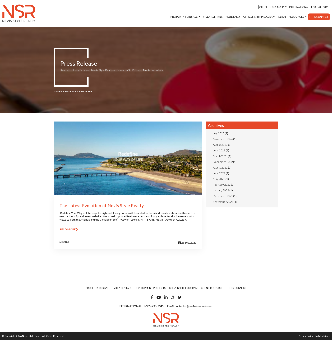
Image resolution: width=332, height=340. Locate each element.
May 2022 (219, 178)
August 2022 (220, 167)
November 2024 (223, 139)
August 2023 (220, 144)
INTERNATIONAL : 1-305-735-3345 (309, 7)
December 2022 (223, 161)
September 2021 (223, 201)
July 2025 (218, 133)
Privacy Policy (305, 335)
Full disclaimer (322, 335)
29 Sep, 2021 (188, 242)
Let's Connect (319, 16)
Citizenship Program (259, 16)
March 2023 (220, 156)
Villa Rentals (213, 16)
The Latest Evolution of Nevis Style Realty (101, 205)
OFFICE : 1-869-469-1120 (273, 7)
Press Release (69, 91)
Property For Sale (184, 16)
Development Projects (150, 287)
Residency (233, 16)
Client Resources (291, 16)
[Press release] (18, 13)
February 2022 (221, 184)
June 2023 (219, 150)
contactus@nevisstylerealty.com (194, 306)
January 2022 (221, 190)
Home (57, 91)
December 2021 (223, 196)
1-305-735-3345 (153, 306)
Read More (67, 229)
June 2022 (219, 173)
